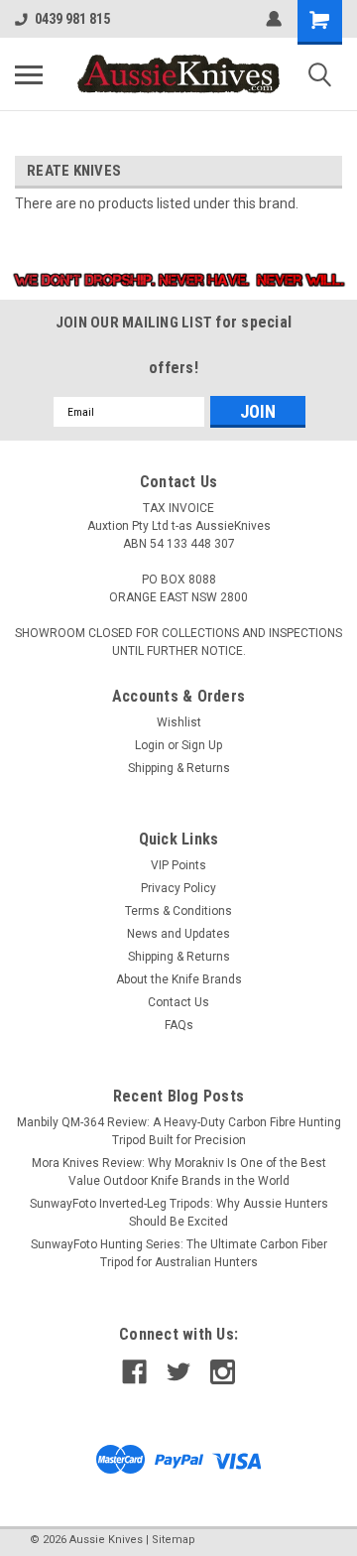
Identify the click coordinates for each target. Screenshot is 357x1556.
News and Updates (178, 934)
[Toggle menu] (29, 74)
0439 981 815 (72, 19)
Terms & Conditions (178, 911)
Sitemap (173, 1539)
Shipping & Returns (179, 768)
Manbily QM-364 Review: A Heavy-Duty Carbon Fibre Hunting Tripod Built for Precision (179, 1131)
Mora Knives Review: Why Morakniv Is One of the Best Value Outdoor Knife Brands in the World (179, 1172)
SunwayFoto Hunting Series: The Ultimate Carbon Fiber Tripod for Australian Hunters (179, 1253)
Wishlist (179, 722)
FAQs (179, 1025)
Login (150, 745)
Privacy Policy (178, 888)
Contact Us (178, 1002)
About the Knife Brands (179, 979)
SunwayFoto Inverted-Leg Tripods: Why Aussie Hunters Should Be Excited (179, 1213)
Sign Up (201, 745)
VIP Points (178, 865)
